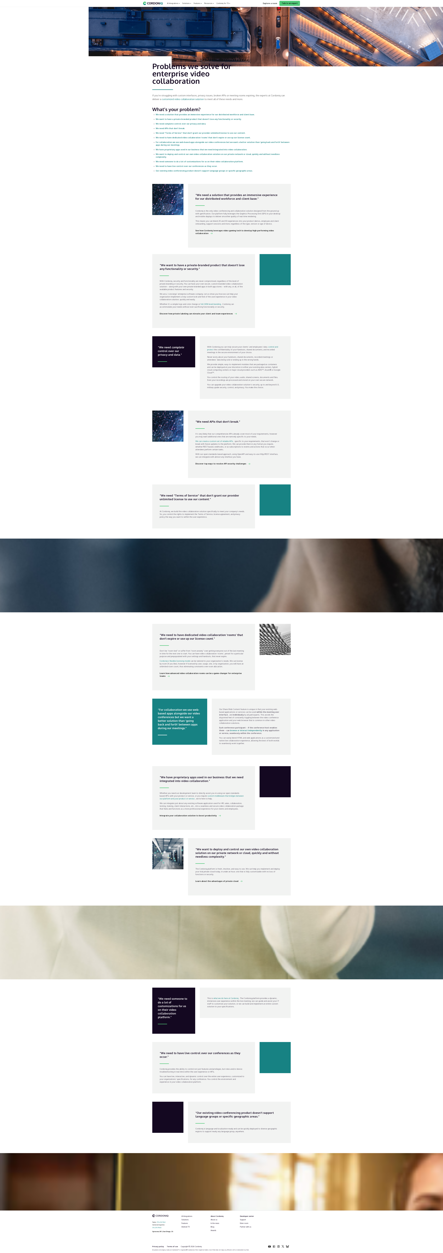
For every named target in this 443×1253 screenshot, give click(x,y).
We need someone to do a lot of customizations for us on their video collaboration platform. (199, 161)
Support (243, 1220)
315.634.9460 (156, 1227)
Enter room (244, 1223)
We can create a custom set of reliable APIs (214, 441)
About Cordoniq (217, 1216)
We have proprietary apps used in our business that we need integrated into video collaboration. (201, 149)
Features (184, 1223)
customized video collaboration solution (183, 99)
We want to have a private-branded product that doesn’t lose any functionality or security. (199, 119)
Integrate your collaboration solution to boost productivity (188, 815)
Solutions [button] (186, 3)
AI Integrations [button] (172, 3)
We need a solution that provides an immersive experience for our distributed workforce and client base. (205, 114)
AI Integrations (186, 1216)
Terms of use (172, 1246)
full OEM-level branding (211, 304)
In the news (215, 1223)
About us (214, 1220)
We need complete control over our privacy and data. (181, 124)
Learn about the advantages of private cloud (217, 881)
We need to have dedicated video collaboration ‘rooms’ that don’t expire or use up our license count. (203, 137)
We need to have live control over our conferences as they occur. (186, 166)
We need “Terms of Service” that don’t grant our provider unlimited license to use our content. (200, 133)
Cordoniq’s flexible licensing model (175, 661)
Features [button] (197, 3)
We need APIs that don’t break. (170, 128)
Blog (212, 1227)
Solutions (185, 1220)
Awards (213, 1230)
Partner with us (245, 1227)
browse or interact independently (246, 730)
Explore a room (270, 3)
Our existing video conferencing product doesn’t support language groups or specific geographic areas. (204, 171)
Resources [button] (208, 3)
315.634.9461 (161, 1222)
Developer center (247, 1216)
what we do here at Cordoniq (226, 998)
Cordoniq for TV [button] (222, 3)
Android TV (185, 1227)
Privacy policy (158, 1246)
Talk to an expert (290, 3)
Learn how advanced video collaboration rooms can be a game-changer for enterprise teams (201, 674)
